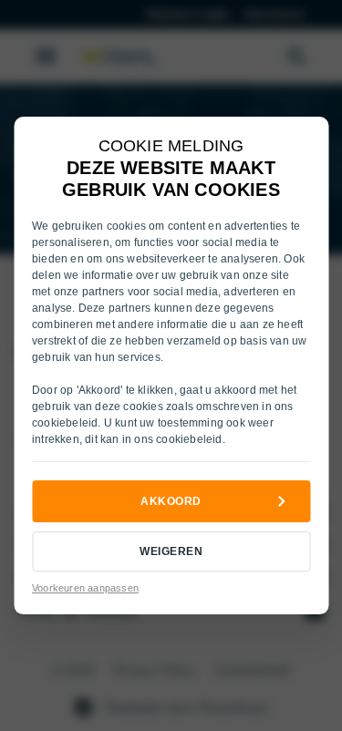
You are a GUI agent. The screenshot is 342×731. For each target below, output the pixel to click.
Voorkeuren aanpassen (85, 587)
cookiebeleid (65, 423)
